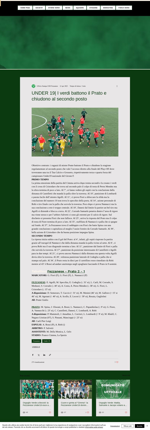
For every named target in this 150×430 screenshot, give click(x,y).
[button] (39, 7)
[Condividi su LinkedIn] (44, 355)
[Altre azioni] (117, 86)
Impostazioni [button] (115, 426)
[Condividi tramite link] (50, 355)
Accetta (139, 426)
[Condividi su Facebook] (33, 355)
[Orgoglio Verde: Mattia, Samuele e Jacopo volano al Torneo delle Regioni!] (113, 389)
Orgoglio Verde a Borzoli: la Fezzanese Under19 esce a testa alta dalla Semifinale (36, 404)
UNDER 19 (36, 347)
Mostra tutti (126, 375)
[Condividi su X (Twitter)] (38, 355)
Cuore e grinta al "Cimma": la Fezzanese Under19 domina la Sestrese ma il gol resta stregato (74, 404)
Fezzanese (36, 341)
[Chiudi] (147, 426)
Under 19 (47, 341)
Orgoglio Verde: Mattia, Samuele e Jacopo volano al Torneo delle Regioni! (112, 404)
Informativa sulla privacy (94, 427)
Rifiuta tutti (127, 426)
